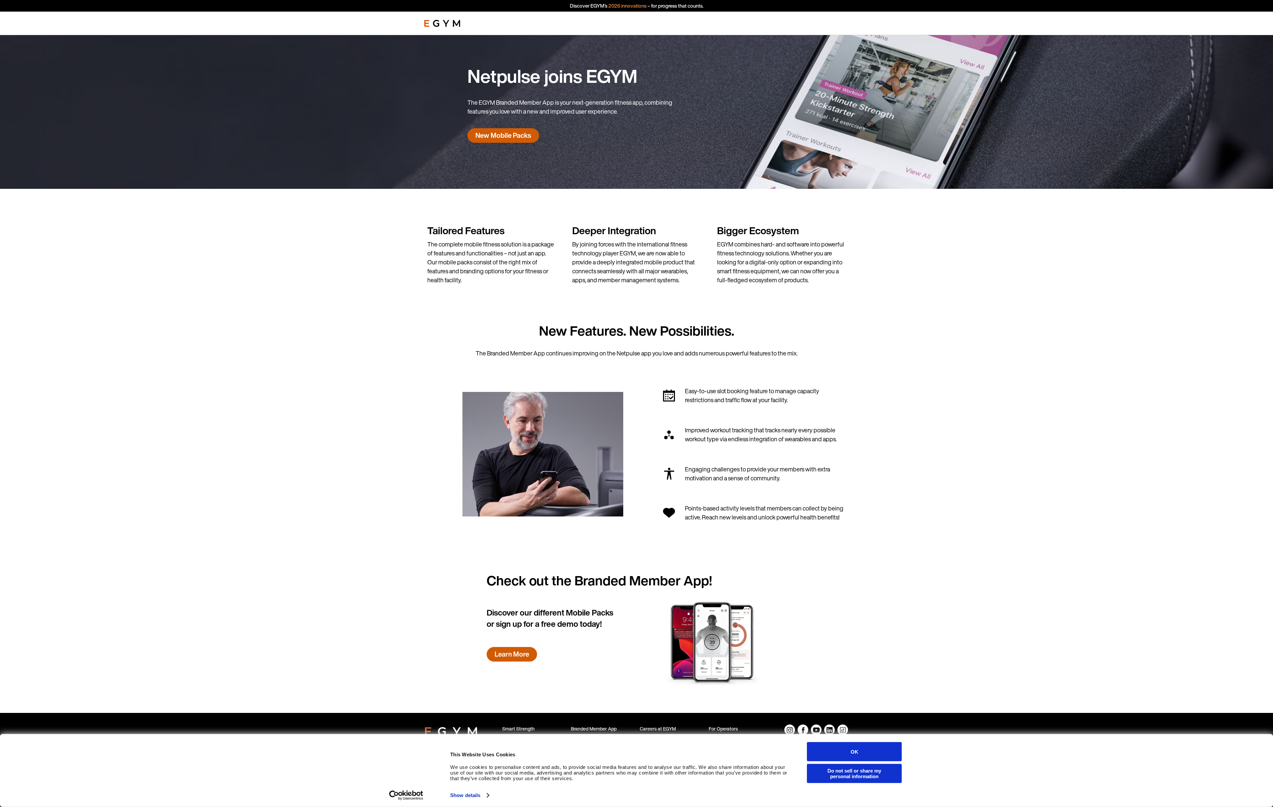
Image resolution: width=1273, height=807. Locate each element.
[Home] (442, 23)
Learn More (512, 654)
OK (854, 751)
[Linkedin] (829, 730)
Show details (465, 795)
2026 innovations (627, 5)
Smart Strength (518, 728)
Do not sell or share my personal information (854, 773)
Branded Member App (594, 728)
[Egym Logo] (451, 730)
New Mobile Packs (503, 135)
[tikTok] (842, 730)
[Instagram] (789, 730)
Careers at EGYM (658, 728)
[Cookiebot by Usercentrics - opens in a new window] (406, 795)
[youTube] (816, 730)
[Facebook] (803, 730)
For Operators (723, 728)
